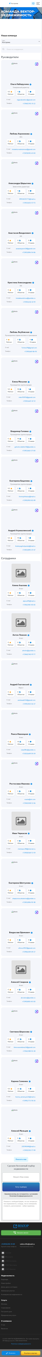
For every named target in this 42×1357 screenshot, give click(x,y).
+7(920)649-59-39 (28, 754)
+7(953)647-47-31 (29, 401)
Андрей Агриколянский (19, 530)
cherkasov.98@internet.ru (26, 849)
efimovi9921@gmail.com (26, 948)
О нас (3, 1325)
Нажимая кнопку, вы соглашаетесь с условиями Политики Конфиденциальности (21, 1195)
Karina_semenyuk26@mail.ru (25, 1097)
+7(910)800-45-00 (28, 1002)
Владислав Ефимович (19, 932)
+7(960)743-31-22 (29, 104)
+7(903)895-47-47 (28, 550)
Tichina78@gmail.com (29, 348)
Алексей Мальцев (19, 1131)
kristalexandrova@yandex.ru (25, 298)
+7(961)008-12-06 (29, 803)
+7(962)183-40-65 (29, 605)
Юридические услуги (8, 1315)
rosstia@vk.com (29, 799)
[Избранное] (33, 3)
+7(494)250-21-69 (8, 1244)
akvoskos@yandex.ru (28, 998)
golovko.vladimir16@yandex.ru (25, 447)
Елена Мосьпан (19, 381)
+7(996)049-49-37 (28, 952)
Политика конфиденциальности (21, 1344)
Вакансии (4, 1329)
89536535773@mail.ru (27, 199)
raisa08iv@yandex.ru (28, 750)
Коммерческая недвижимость (11, 1294)
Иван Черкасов (19, 833)
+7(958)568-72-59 (29, 853)
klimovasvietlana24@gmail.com (24, 1047)
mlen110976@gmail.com (27, 397)
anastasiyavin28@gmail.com (25, 249)
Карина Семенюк (19, 1081)
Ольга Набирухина (19, 84)
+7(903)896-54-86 (28, 252)
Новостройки (6, 1283)
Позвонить (12, 1353)
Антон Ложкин (20, 635)
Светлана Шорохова (19, 1032)
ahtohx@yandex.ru (28, 651)
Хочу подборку (21, 1187)
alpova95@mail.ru (29, 601)
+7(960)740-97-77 (29, 654)
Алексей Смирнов (19, 982)
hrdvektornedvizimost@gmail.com (23, 149)
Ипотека (4, 1304)
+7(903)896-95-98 (28, 902)
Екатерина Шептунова (20, 883)
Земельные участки (8, 1291)
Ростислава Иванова (20, 784)
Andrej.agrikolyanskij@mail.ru (25, 546)
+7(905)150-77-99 (29, 1150)
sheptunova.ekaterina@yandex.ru (23, 899)
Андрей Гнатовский (19, 684)
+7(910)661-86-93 (30, 351)
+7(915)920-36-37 (29, 704)
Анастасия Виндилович (19, 233)
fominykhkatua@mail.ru (27, 497)
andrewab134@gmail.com (26, 700)
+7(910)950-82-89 (29, 500)
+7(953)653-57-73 (29, 203)
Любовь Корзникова (20, 134)
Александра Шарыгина (20, 183)
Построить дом (6, 1312)
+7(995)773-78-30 (28, 1101)
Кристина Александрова (19, 282)
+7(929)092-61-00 (28, 153)
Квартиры (4, 1279)
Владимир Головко (20, 431)
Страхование (5, 1308)
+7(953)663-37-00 (28, 451)
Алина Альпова (19, 585)
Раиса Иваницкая (19, 734)
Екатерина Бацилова (20, 481)
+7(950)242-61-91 (29, 302)
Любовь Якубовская (19, 332)
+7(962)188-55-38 (29, 1051)
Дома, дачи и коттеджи (9, 1287)
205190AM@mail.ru (28, 1146)
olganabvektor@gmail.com (26, 100)
